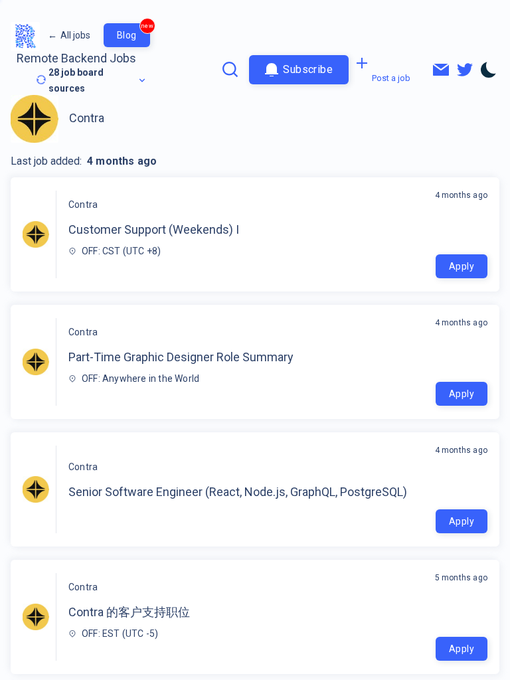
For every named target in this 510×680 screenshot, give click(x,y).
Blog (133, 32)
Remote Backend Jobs (76, 58)
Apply (461, 266)
